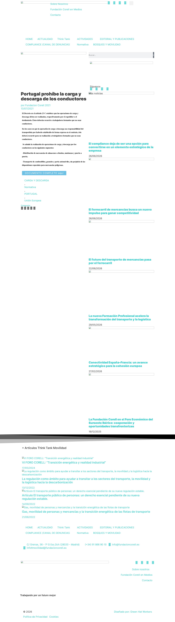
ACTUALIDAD (45, 39)
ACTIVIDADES (85, 39)
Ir (153, 55)
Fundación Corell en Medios (66, 9)
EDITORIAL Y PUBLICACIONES (117, 39)
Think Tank (63, 39)
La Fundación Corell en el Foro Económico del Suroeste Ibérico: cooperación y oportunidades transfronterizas (121, 423)
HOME (29, 39)
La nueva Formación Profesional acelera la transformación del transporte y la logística (120, 317)
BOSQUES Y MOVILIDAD (106, 44)
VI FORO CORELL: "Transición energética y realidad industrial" (64, 462)
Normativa (82, 44)
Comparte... (26, 205)
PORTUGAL (30, 193)
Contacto (55, 14)
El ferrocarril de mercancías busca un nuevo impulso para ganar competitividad (120, 211)
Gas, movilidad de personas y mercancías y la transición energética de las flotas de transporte (86, 511)
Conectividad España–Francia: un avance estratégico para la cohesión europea (118, 364)
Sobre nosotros (140, 569)
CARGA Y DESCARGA (36, 180)
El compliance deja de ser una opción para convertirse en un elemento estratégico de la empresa (121, 147)
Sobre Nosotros (59, 4)
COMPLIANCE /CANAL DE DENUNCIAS (48, 44)
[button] (131, 3)
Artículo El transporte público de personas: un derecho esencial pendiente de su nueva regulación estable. (81, 497)
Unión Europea (32, 200)
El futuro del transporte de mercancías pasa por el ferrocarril (120, 261)
